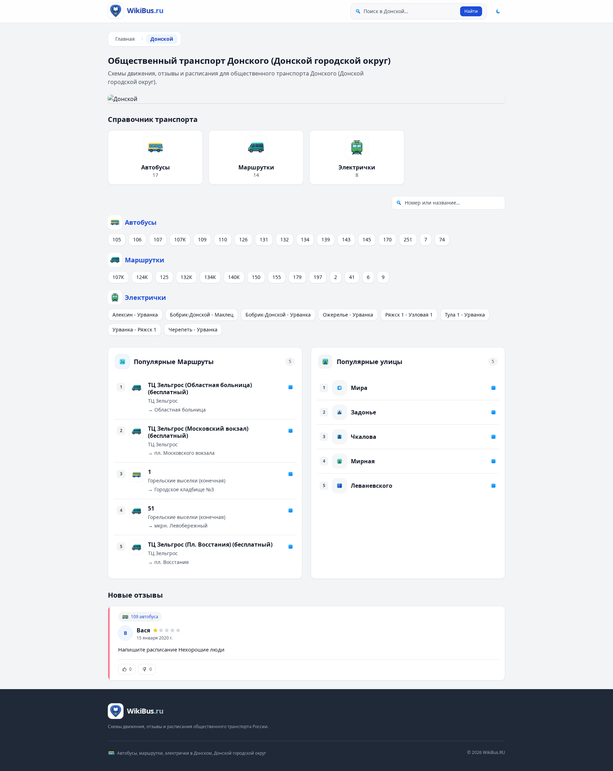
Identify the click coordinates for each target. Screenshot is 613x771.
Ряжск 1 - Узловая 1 (409, 314)
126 (243, 239)
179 (297, 277)
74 (442, 239)
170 (387, 239)
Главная (125, 38)
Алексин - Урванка (135, 314)
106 (137, 239)
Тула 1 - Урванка (465, 314)
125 (164, 277)
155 (276, 277)
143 (346, 239)
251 (408, 239)
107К (180, 239)
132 (284, 239)
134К (210, 277)
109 (202, 239)
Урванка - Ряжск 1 (134, 329)
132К (186, 277)
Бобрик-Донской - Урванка (278, 314)
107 (158, 239)
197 (318, 277)
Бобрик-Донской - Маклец (201, 314)
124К (142, 277)
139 (325, 239)
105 (116, 239)
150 (256, 277)
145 (367, 239)
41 (352, 277)
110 (223, 239)
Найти (471, 11)
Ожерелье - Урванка (348, 314)
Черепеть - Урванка (193, 329)
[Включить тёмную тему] (498, 11)
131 (264, 239)
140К (234, 277)
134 (305, 239)
